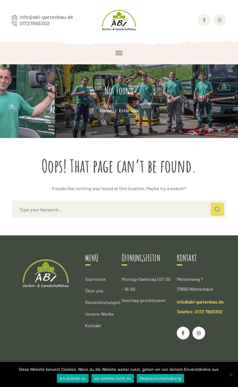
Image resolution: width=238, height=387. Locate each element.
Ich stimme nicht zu (112, 378)
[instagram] (198, 333)
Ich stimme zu (73, 378)
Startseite (95, 279)
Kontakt (93, 325)
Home (106, 110)
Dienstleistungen (102, 302)
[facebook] (183, 333)
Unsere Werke (99, 314)
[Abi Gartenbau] (119, 19)
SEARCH (217, 209)
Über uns (94, 290)
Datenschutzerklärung (160, 378)
